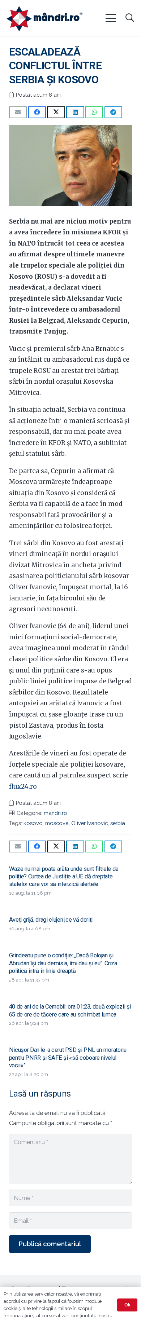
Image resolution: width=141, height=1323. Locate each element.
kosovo (33, 823)
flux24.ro (23, 786)
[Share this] (37, 112)
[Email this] (18, 112)
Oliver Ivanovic (89, 823)
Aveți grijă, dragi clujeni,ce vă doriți (51, 919)
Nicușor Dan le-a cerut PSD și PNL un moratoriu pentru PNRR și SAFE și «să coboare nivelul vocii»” (68, 1057)
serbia (117, 823)
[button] (110, 18)
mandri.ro (55, 813)
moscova (57, 823)
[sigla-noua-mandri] (44, 18)
